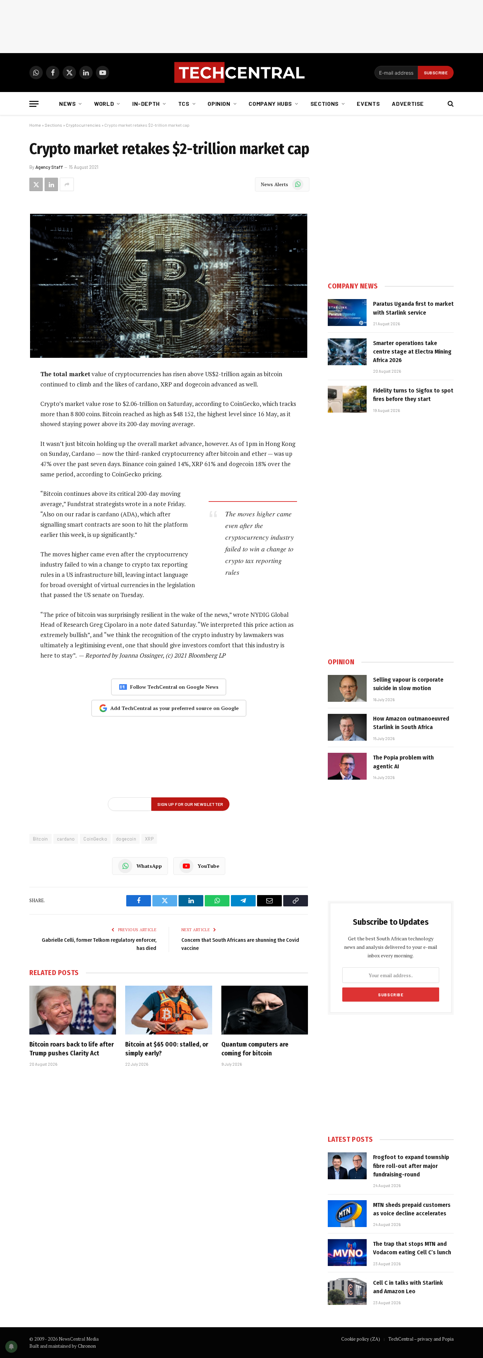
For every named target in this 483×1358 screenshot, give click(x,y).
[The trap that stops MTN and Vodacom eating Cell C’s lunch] (347, 1252)
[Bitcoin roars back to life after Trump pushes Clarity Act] (72, 1010)
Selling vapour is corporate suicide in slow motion (408, 684)
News (67, 103)
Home (35, 124)
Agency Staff (49, 167)
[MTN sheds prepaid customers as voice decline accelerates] (347, 1213)
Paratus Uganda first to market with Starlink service (413, 308)
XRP (149, 839)
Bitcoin (40, 839)
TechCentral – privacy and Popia (421, 1339)
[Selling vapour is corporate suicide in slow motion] (347, 688)
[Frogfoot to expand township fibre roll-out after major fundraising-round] (347, 1165)
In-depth (146, 103)
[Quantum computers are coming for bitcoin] (264, 1010)
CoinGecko (95, 839)
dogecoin (126, 839)
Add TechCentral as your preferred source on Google (174, 708)
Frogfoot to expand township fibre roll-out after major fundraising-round (411, 1165)
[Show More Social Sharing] (67, 184)
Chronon (87, 1346)
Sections (324, 103)
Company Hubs (270, 103)
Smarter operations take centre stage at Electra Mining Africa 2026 (412, 351)
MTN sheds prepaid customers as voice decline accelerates (411, 1209)
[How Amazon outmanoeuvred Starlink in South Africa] (347, 727)
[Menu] (34, 104)
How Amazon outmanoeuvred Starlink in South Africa (411, 723)
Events (368, 103)
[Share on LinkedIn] (51, 184)
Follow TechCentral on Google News (174, 686)
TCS (184, 103)
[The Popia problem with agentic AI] (347, 766)
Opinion (219, 103)
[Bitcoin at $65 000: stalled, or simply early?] (168, 1010)
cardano (66, 839)
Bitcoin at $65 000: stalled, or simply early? (166, 1049)
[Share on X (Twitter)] (36, 184)
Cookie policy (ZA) (360, 1339)
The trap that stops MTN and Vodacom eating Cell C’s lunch (412, 1248)
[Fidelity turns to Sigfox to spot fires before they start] (347, 399)
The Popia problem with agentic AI (403, 762)
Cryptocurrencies (83, 124)
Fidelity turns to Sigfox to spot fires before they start (413, 395)
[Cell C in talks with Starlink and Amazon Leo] (347, 1291)
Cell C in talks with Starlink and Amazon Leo (408, 1287)
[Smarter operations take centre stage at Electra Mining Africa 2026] (347, 351)
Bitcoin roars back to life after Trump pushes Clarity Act (71, 1049)
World (104, 103)
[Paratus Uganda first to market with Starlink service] (347, 312)
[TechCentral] (241, 72)
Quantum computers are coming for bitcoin (255, 1049)
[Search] (450, 104)
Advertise (408, 103)
